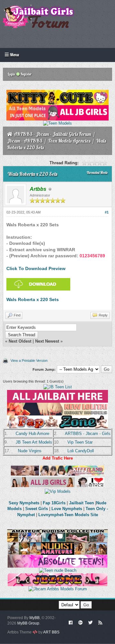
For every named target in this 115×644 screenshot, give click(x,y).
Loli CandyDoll (80, 450)
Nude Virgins (30, 450)
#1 (107, 212)
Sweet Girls (36, 508)
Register (26, 74)
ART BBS (51, 632)
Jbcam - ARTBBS (24, 141)
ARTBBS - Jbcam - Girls (88, 433)
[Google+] (80, 622)
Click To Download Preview (35, 268)
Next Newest (47, 341)
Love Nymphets (66, 508)
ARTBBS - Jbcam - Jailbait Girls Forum (52, 134)
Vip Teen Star (80, 442)
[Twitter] (90, 622)
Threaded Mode (97, 172)
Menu (14, 55)
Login (11, 74)
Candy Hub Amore (32, 433)
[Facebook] (71, 622)
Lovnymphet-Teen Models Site (68, 514)
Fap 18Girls (54, 502)
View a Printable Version (29, 360)
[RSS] (100, 622)
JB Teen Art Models (34, 442)
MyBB (34, 618)
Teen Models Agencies (69, 141)
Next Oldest (20, 341)
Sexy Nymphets (25, 502)
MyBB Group (28, 623)
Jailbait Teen (81, 502)
